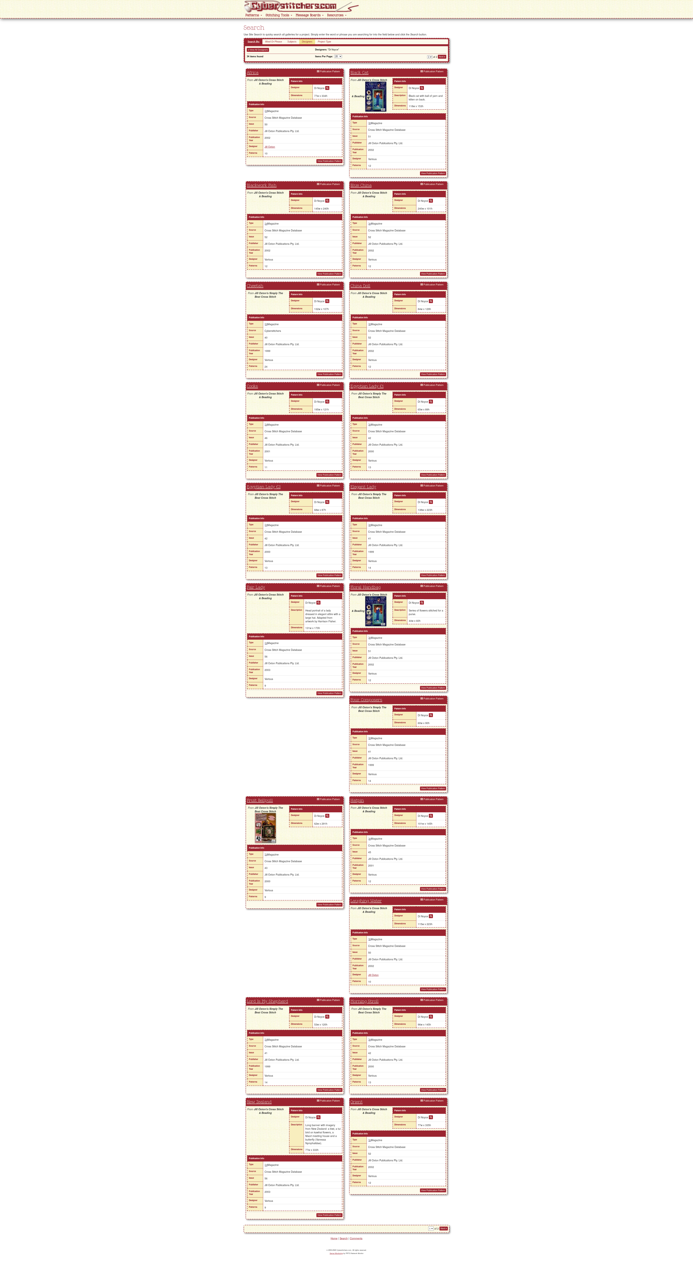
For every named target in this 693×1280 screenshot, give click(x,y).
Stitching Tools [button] (278, 15)
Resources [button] (336, 15)
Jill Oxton (270, 146)
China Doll (360, 286)
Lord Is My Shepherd (267, 1001)
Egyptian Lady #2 (263, 487)
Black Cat (359, 73)
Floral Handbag (365, 587)
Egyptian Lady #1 (366, 386)
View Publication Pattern (329, 161)
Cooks (252, 386)
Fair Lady (256, 587)
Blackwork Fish (261, 185)
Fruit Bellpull (260, 800)
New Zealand (259, 1102)
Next (441, 56)
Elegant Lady (363, 487)
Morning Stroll (364, 1001)
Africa (252, 73)
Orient (356, 1102)
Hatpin (357, 800)
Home (334, 1238)
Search (344, 1238)
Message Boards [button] (309, 15)
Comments (356, 1238)
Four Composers (366, 700)
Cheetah (255, 286)
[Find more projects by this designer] (327, 88)
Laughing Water (366, 901)
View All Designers (258, 50)
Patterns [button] (252, 15)
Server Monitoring (336, 1253)
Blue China (361, 185)
